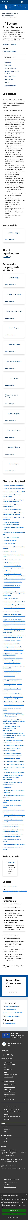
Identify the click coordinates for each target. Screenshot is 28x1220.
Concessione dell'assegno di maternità (14, 605)
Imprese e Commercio (9, 1092)
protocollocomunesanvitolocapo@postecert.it (15, 891)
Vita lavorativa (7, 1089)
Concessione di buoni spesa (11, 611)
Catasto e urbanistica (9, 1094)
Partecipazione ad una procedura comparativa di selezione (12, 749)
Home (3, 13)
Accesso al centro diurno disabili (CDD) (14, 485)
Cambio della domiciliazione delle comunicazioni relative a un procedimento (14, 575)
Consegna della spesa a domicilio (12, 647)
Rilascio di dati (8, 787)
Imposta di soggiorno (9, 676)
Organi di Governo (8, 1062)
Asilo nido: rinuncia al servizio (12, 563)
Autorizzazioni (7, 1119)
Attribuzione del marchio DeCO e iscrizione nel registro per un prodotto (13, 567)
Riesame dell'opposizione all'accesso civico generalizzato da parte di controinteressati (13, 777)
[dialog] (14, 1206)
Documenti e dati (8, 1077)
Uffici (5, 1067)
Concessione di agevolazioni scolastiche (14, 608)
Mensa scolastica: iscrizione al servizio (14, 702)
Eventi (5, 1141)
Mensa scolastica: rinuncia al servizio (14, 705)
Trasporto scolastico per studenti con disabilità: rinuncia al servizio (13, 831)
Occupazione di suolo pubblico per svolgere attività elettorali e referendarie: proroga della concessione (14, 715)
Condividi (5, 44)
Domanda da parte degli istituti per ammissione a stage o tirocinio (12, 659)
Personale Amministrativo (10, 1074)
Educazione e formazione (10, 1107)
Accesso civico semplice (10, 540)
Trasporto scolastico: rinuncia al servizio (14, 845)
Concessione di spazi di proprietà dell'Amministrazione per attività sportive (14, 620)
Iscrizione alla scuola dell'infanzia (12, 694)
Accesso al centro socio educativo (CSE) (14, 492)
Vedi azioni (13, 44)
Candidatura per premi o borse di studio (14, 579)
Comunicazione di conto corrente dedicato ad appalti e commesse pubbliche (12, 587)
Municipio (11, 862)
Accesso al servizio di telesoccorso (13, 510)
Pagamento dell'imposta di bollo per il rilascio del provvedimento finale (13, 741)
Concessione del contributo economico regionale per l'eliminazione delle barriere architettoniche (14, 593)
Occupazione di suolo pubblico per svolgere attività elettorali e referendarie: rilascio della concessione (14, 721)
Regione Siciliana (6, 2)
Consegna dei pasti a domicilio (12, 644)
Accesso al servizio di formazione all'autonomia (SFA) (12, 505)
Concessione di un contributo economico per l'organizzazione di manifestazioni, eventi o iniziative (14, 631)
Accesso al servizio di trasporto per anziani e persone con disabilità (12, 514)
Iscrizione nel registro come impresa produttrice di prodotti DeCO (13, 698)
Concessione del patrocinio (11, 599)
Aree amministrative (7, 15)
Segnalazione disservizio (10, 1182)
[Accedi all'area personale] (21, 2)
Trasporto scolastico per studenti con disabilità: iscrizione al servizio (13, 826)
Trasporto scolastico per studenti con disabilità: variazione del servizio (13, 835)
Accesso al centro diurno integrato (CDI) (14, 489)
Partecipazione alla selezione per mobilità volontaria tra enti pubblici (12, 754)
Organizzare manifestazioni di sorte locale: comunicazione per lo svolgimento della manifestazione (13, 735)
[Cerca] (25, 7)
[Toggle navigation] (3, 7)
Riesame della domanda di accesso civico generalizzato (12, 783)
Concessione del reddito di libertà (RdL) (14, 602)
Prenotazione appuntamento (11, 1179)
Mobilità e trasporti (9, 1099)
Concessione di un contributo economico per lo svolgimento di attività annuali (14, 637)
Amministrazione (11, 13)
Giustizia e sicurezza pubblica (11, 1109)
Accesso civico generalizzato (11, 537)
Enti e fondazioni (8, 1069)
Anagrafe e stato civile (9, 1084)
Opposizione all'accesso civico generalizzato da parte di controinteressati (11, 728)
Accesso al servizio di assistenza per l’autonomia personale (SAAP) (13, 501)
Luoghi (5, 1139)
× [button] (26, 1194)
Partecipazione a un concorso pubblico (14, 745)
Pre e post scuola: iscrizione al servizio (14, 761)
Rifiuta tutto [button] (14, 1214)
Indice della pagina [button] (10, 57)
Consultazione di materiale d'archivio (13, 650)
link (6, 1207)
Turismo (6, 1097)
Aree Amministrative (9, 1064)
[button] (14, 1217)
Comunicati (7, 1129)
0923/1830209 (12, 886)
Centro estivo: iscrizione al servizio (13, 582)
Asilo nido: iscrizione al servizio (12, 560)
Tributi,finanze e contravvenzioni (12, 1112)
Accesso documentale (9, 544)
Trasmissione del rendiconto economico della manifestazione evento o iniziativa (14, 816)
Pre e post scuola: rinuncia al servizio (13, 764)
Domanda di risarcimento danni (12, 663)
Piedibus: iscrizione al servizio (12, 758)
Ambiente (6, 1114)
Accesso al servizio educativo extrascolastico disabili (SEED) (11, 523)
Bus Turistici (7, 571)
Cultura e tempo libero (9, 1087)
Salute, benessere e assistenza (12, 1117)
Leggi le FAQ (7, 1184)
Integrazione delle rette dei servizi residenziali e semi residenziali (12, 680)
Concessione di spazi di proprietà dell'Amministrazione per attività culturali (14, 615)
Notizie (5, 1127)
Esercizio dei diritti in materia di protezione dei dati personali (12, 672)
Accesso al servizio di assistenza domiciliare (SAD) (12, 496)
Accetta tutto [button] (14, 1210)
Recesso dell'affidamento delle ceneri (14, 772)
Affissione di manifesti (10, 552)
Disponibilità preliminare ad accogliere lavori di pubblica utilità (13, 654)
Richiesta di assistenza (10, 1187)
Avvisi (5, 1132)
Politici (5, 1072)
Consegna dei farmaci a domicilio (12, 641)
